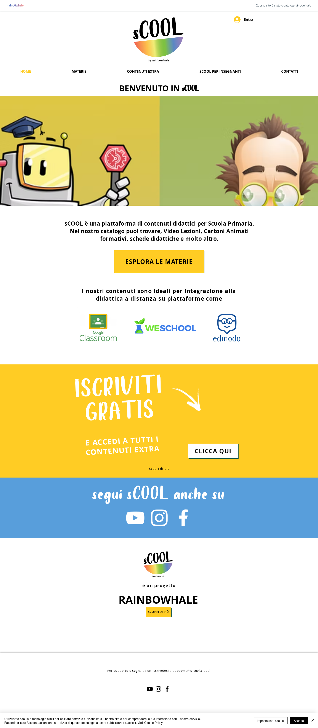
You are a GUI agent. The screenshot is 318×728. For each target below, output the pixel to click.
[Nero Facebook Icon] (167, 689)
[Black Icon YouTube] (149, 689)
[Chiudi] (312, 721)
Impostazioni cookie (270, 720)
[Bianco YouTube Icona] (135, 518)
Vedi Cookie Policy (150, 722)
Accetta (299, 720)
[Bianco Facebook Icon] (183, 518)
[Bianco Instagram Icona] (159, 518)
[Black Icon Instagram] (158, 689)
